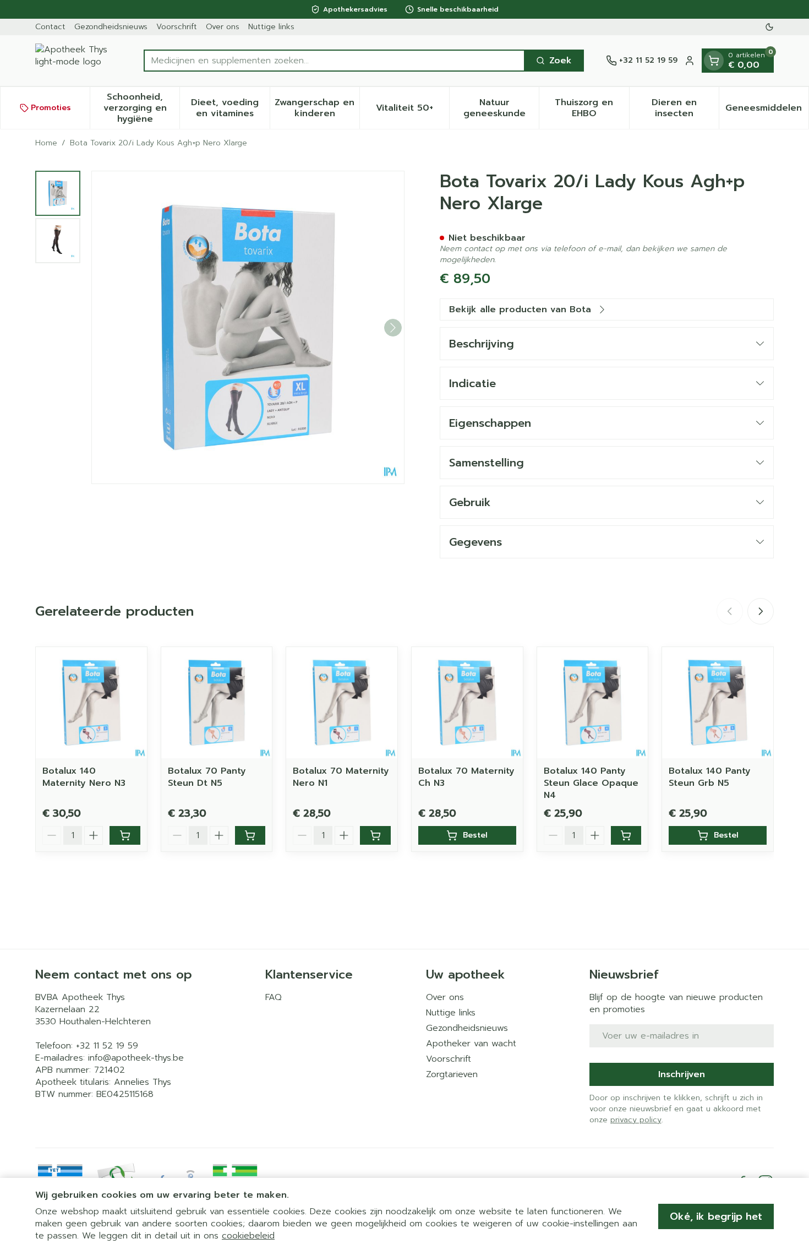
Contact (50, 26)
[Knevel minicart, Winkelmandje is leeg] (714, 60)
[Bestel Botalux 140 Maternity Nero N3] (125, 835)
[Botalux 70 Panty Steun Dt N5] (216, 702)
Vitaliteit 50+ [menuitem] (412, 110)
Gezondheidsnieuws (110, 26)
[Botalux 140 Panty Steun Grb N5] (717, 702)
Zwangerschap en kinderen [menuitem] (317, 108)
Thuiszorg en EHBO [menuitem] (591, 108)
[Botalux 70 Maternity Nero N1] (341, 702)
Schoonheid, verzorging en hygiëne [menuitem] (141, 108)
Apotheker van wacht (471, 1043)
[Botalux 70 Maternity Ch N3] (467, 702)
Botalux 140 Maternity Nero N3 (83, 777)
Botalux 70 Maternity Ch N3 (466, 777)
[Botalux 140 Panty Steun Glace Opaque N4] (592, 702)
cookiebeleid (248, 1235)
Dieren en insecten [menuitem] (685, 108)
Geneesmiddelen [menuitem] (766, 110)
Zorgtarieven (452, 1074)
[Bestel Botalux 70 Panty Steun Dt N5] (250, 835)
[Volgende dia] (760, 611)
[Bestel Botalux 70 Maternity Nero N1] (375, 835)
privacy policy (636, 1120)
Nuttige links (271, 26)
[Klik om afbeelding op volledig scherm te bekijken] (248, 327)
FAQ (273, 997)
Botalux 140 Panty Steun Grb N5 (710, 777)
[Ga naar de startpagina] (78, 60)
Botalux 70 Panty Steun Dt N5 (207, 777)
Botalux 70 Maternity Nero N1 (341, 777)
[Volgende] (393, 327)
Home (46, 143)
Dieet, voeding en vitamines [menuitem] (230, 108)
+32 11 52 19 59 (107, 1045)
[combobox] (334, 61)
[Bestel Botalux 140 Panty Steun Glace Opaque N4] (626, 835)
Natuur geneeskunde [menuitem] (501, 108)
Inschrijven (681, 1074)
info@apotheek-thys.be (136, 1057)
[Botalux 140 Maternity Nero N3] (91, 702)
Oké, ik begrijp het (716, 1216)
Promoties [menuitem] (51, 107)
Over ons (222, 26)
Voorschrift (176, 26)
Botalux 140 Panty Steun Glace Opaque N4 (591, 783)
